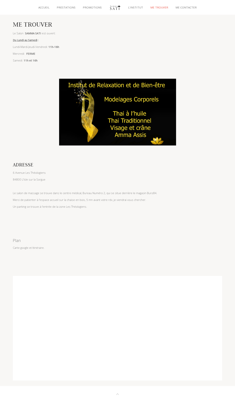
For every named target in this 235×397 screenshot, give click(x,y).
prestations (66, 7)
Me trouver (159, 7)
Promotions (92, 7)
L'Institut (135, 7)
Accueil (43, 7)
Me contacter (186, 7)
